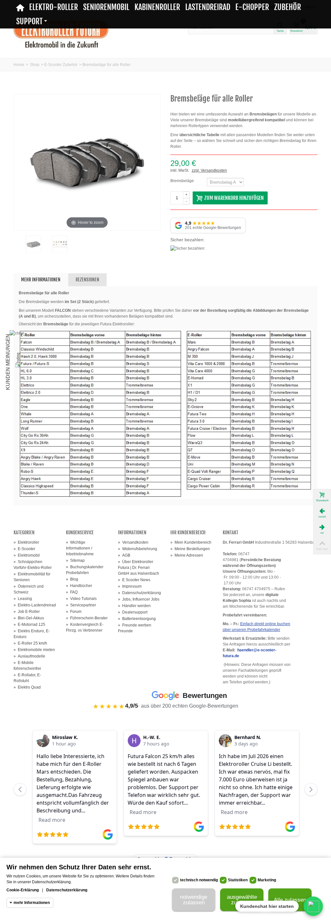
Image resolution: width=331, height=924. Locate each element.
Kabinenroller (157, 7)
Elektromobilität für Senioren (32, 577)
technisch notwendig (199, 880)
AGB (124, 555)
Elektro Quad (27, 687)
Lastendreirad (207, 7)
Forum (73, 611)
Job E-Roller (27, 611)
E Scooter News (134, 580)
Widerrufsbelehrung (137, 549)
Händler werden (134, 605)
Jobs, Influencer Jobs (138, 599)
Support (29, 21)
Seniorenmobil (106, 7)
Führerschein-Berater (87, 618)
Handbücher (79, 585)
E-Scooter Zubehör (61, 64)
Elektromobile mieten (34, 649)
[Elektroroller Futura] (61, 34)
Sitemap (75, 560)
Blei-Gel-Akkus (29, 618)
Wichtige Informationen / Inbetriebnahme (80, 548)
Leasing (23, 598)
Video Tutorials (81, 598)
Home (19, 64)
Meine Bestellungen (190, 549)
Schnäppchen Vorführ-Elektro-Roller (33, 565)
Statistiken (238, 880)
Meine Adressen (186, 555)
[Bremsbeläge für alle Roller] (33, 244)
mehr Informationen (32, 902)
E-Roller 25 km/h (30, 643)
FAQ (72, 592)
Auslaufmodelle (29, 656)
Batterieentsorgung (137, 618)
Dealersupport (132, 612)
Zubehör (287, 7)
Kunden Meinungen (8, 362)
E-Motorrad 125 (29, 624)
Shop (34, 64)
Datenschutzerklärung (139, 593)
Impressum (130, 586)
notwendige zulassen (193, 900)
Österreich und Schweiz (29, 589)
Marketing (267, 880)
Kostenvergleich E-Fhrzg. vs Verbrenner (84, 627)
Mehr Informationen (40, 279)
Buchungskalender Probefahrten (84, 570)
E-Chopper (252, 7)
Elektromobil (27, 555)
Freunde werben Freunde (134, 628)
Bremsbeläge (182, 181)
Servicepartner (81, 605)
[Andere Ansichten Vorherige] (17, 249)
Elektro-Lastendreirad (35, 605)
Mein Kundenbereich (190, 542)
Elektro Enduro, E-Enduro (32, 634)
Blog (72, 579)
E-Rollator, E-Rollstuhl (27, 678)
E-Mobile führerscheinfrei (27, 665)
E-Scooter (24, 549)
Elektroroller (26, 542)
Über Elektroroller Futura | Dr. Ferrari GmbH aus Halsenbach (138, 568)
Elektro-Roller (53, 7)
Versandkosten (133, 542)
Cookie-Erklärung (22, 890)
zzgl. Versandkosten (209, 170)
